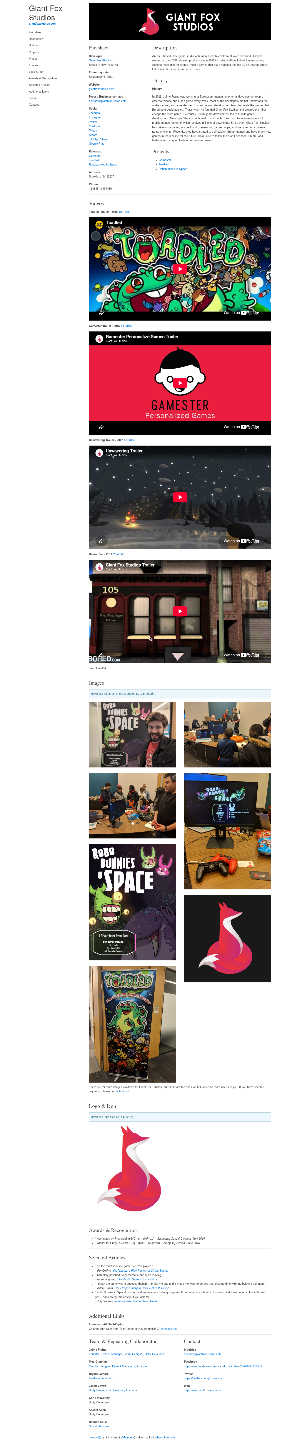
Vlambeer (128, 1437)
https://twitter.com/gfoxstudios (203, 1378)
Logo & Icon (36, 71)
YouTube (94, 126)
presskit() (95, 1437)
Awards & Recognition (43, 78)
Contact (34, 104)
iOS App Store (98, 139)
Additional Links (39, 91)
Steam (93, 135)
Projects (34, 52)
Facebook (95, 113)
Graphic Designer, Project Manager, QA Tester (118, 1366)
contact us (121, 1091)
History (33, 45)
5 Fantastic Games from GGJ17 (137, 1279)
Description (36, 39)
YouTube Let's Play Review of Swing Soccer (140, 1270)
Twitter (93, 121)
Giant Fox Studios (100, 60)
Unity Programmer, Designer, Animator (113, 1390)
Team (32, 98)
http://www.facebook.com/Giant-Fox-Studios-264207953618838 (223, 1366)
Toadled (94, 160)
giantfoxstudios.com (43, 23)
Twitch (93, 130)
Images (33, 65)
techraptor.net (168, 1328)
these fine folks (166, 1437)
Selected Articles (39, 84)
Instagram (95, 117)
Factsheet (35, 32)
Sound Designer (99, 1426)
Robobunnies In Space (103, 164)
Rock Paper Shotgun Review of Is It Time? (142, 1288)
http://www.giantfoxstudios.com (203, 1390)
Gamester (95, 155)
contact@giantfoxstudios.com (108, 101)
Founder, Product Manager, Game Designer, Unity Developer (127, 1354)
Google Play (96, 143)
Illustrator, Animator (101, 1378)
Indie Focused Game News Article (135, 1301)
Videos (33, 58)
